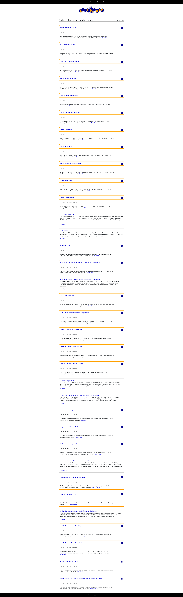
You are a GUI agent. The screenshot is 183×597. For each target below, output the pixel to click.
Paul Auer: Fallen (65, 231)
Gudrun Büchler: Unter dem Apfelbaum (72, 477)
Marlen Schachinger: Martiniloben (71, 329)
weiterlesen (63, 224)
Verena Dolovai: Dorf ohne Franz (70, 112)
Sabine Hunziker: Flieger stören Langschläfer (74, 312)
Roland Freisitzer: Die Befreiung (70, 163)
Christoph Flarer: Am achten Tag (70, 526)
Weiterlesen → (105, 37)
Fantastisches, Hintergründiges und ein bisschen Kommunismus (80, 395)
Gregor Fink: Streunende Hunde (70, 61)
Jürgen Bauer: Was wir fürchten (70, 427)
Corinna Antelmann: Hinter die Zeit (71, 363)
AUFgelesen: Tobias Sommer (69, 561)
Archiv (86, 2)
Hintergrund (100, 2)
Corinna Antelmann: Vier (68, 494)
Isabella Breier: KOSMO (68, 27)
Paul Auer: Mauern (66, 180)
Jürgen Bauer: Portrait (67, 197)
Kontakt (87, 595)
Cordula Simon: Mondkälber (69, 95)
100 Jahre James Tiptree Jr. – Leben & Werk (74, 410)
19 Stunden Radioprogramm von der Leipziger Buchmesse (78, 511)
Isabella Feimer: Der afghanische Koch (72, 543)
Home (81, 2)
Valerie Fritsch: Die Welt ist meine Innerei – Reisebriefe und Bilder (81, 578)
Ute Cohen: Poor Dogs (67, 214)
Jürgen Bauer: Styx (66, 129)
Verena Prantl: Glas (66, 146)
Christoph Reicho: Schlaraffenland (71, 346)
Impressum (95, 595)
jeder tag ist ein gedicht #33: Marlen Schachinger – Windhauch (80, 262)
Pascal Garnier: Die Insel (68, 44)
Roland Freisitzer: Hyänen (68, 78)
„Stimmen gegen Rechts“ (68, 380)
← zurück (122, 23)
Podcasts (92, 2)
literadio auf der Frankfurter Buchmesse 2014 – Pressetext (78, 461)
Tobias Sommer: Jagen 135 (68, 444)
